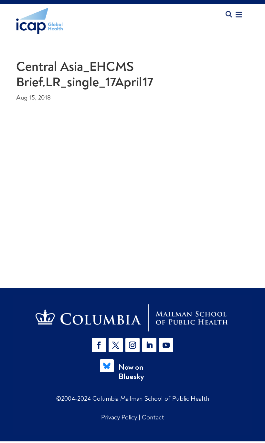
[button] (100, 345)
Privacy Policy (120, 417)
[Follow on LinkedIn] (149, 345)
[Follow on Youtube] (166, 345)
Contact (153, 417)
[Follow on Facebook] (99, 345)
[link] (132, 318)
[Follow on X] (116, 345)
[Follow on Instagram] (132, 345)
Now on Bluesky (131, 371)
